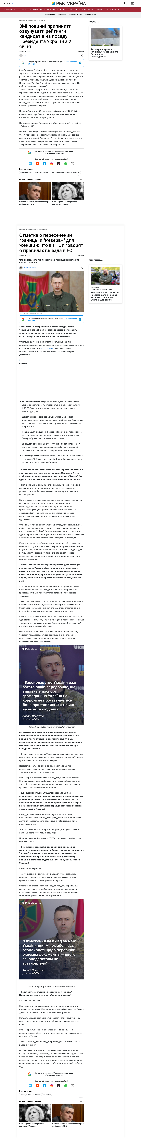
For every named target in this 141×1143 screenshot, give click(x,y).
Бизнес (64, 9)
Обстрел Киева (50, 15)
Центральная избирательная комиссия (65, 172)
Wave (90, 9)
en (8, 3)
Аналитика (39, 9)
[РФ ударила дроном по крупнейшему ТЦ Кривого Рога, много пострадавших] (105, 37)
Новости (26, 9)
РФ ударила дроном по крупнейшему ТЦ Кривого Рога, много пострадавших (104, 53)
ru (13, 3)
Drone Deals (62, 15)
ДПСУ (22, 1094)
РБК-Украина (47, 348)
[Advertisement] (51, 382)
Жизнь (73, 9)
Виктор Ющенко (26, 172)
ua (4, 3)
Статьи (42, 20)
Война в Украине (90, 15)
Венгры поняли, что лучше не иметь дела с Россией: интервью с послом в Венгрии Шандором (105, 296)
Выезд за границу (34, 1094)
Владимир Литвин (41, 172)
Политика (52, 9)
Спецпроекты (112, 9)
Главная (22, 20)
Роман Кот (95, 287)
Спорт (82, 9)
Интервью (43, 230)
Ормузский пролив (75, 15)
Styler (99, 9)
